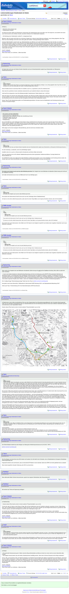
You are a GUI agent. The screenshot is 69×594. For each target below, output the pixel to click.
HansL (11, 15)
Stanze (5, 453)
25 (36, 18)
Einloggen (53, 1)
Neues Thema (22, 18)
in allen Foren (44, 18)
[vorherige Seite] (61, 18)
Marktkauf (5, 471)
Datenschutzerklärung (34, 590)
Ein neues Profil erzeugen (63, 1)
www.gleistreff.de (6, 51)
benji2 (4, 524)
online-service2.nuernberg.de (40, 281)
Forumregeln (43, 590)
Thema (19, 10)
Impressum (25, 590)
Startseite (3, 10)
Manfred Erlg (6, 63)
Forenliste (4, 18)
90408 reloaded (7, 205)
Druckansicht (35, 577)
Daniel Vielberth (7, 21)
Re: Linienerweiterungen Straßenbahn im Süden (11, 22)
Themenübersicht (12, 18)
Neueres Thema (5, 574)
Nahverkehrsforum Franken (11, 10)
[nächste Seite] (67, 18)
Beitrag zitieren (63, 58)
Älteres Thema (15, 574)
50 (38, 18)
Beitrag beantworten (53, 58)
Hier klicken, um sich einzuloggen (9, 585)
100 (40, 18)
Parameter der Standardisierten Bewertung (10, 375)
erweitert (66, 14)
